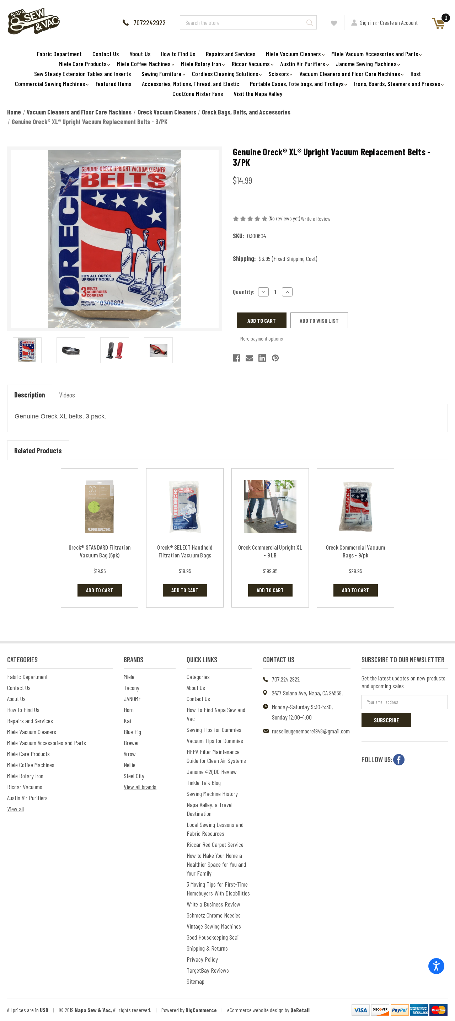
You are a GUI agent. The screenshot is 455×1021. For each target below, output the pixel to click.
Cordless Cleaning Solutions (225, 73)
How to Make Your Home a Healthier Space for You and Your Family (216, 864)
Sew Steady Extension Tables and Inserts (82, 73)
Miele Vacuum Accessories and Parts (374, 54)
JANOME (132, 698)
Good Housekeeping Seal (213, 937)
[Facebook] (236, 358)
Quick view (99, 506)
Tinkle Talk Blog (204, 782)
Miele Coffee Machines (143, 64)
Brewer (131, 743)
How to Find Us (178, 54)
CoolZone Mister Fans (197, 93)
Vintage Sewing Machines (214, 926)
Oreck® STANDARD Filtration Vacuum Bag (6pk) (100, 551)
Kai (127, 721)
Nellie (129, 765)
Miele (129, 676)
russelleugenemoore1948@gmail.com (311, 731)
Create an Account (399, 22)
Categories (198, 676)
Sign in (367, 22)
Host (416, 73)
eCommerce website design (255, 1009)
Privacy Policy (202, 959)
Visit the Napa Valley (258, 93)
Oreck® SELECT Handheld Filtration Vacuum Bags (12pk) (185, 555)
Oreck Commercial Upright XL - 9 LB (270, 551)
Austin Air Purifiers (302, 64)
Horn (129, 709)
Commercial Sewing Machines (50, 83)
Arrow (130, 754)
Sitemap (195, 981)
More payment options (261, 338)
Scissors (279, 73)
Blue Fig (132, 732)
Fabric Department (59, 54)
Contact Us (105, 54)
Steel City (134, 776)
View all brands (140, 787)
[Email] (249, 358)
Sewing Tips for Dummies (214, 729)
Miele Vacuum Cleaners (293, 54)
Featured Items (113, 83)
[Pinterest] (275, 358)
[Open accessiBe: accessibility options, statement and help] (436, 966)
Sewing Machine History (212, 793)
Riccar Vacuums (250, 64)
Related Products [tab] (38, 450)
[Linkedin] (262, 358)
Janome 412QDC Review (212, 771)
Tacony (131, 687)
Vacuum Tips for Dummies (215, 740)
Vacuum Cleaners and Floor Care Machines (349, 73)
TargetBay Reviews (208, 970)
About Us (139, 54)
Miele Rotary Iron (201, 64)
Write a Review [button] (316, 218)
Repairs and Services (230, 54)
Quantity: (244, 291)
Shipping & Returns (207, 948)
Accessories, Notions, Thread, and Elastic (190, 83)
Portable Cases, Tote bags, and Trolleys (296, 83)
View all (15, 809)
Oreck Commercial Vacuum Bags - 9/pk (355, 551)
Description (29, 394)
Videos (67, 394)
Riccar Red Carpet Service (215, 844)
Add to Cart (99, 590)
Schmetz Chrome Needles (214, 915)
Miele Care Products (82, 64)
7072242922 (149, 22)
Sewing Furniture (161, 73)
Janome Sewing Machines (366, 64)
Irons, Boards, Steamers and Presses (397, 83)
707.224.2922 (286, 679)
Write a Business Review (213, 904)
